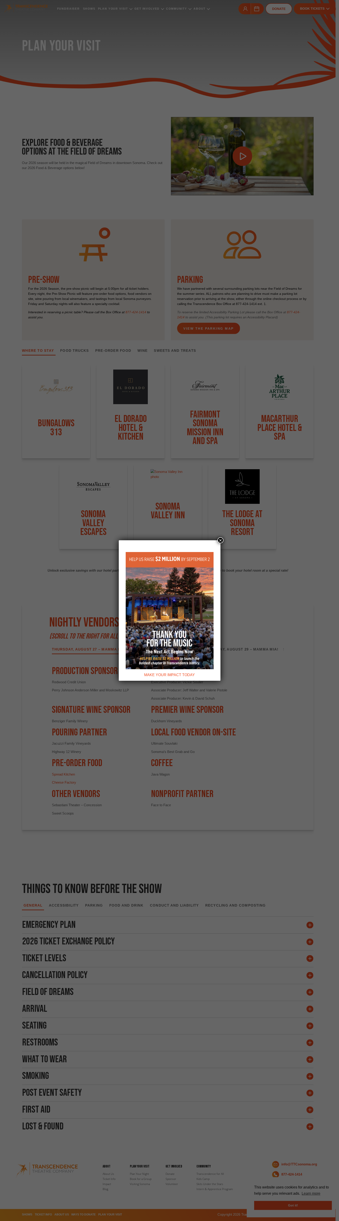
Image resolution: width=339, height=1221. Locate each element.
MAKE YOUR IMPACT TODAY (169, 675)
